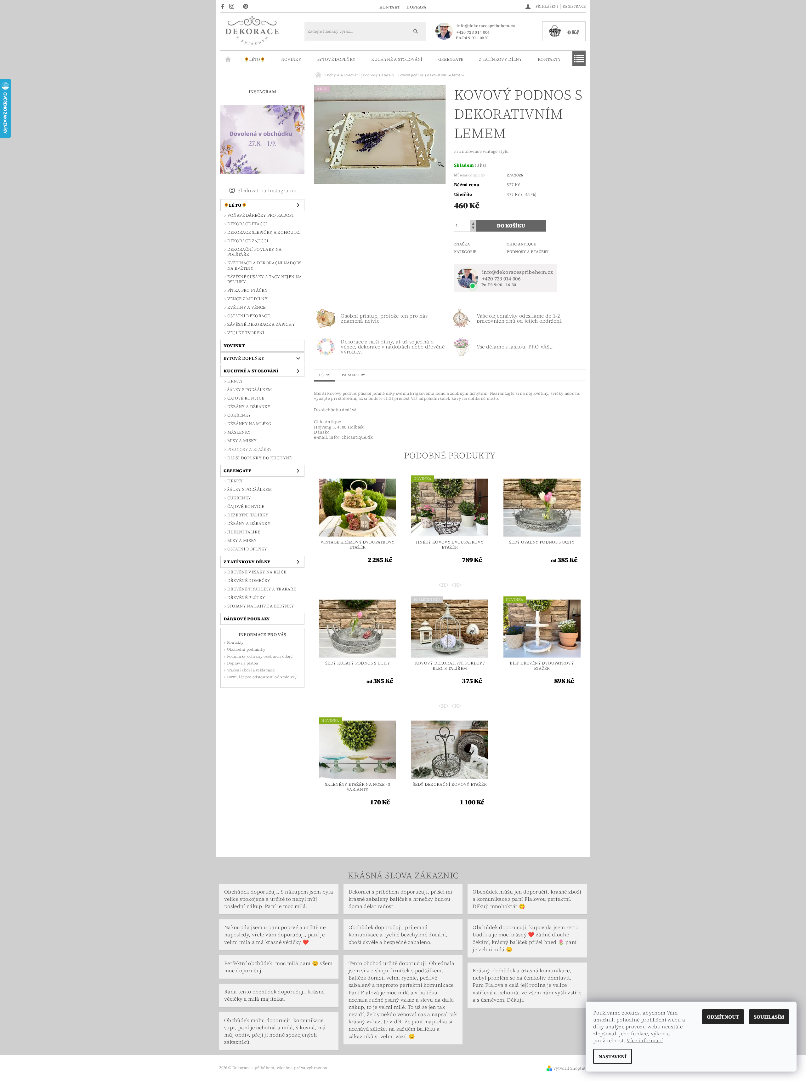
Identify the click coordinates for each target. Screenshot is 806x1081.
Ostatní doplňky (247, 549)
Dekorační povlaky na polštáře (254, 252)
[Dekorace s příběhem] (252, 34)
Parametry (353, 374)
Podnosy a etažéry (249, 449)
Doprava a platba (242, 663)
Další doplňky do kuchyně (259, 458)
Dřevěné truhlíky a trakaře (261, 589)
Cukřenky (239, 415)
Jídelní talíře (243, 532)
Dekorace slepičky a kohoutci (264, 232)
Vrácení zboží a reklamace (251, 670)
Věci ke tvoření (245, 333)
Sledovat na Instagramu (267, 190)
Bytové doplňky (336, 59)
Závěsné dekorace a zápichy (261, 324)
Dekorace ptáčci (247, 224)
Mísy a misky (242, 440)
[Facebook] (223, 6)
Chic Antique (521, 244)
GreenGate (450, 59)
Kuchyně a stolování (396, 59)
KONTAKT (389, 7)
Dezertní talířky (247, 515)
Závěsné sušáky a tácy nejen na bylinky (264, 279)
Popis (324, 374)
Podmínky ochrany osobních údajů (260, 656)
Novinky (291, 59)
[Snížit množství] (473, 229)
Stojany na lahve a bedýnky (260, 606)
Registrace (574, 6)
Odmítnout (723, 1016)
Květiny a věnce (246, 307)
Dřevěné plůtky (246, 597)
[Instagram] (234, 6)
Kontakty (549, 59)
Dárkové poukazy (247, 619)
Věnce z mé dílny (247, 299)
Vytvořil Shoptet (569, 1068)
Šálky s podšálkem (249, 389)
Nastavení (613, 1056)
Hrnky (235, 381)
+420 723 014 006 (473, 32)
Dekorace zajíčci (247, 241)
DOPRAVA (416, 7)
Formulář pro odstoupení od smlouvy (262, 677)
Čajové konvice (245, 398)
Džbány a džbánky (248, 406)
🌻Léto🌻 (254, 59)
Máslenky (239, 432)
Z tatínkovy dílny (500, 59)
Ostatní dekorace (248, 316)
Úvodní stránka (228, 59)
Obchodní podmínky (246, 649)
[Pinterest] (247, 6)
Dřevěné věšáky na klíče (256, 572)
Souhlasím (769, 1016)
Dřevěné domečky (248, 580)
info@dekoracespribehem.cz (486, 25)
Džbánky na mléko (249, 423)
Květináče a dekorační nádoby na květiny (264, 265)
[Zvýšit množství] (473, 223)
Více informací (644, 1040)
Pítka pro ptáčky (247, 290)
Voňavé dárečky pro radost (260, 215)
